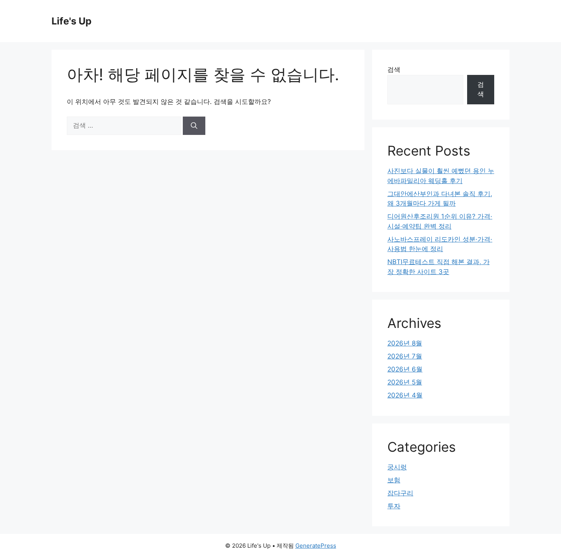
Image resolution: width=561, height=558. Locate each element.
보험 (393, 480)
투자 (393, 506)
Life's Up (72, 21)
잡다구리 (400, 493)
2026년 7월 (404, 356)
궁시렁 (397, 467)
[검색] (194, 126)
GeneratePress (315, 545)
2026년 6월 (404, 369)
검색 (393, 69)
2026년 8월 (404, 343)
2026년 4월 (404, 395)
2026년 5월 (404, 382)
